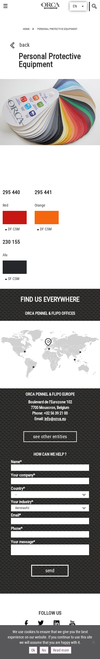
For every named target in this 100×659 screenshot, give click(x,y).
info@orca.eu (55, 418)
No (44, 650)
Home (26, 28)
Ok (33, 650)
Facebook (26, 623)
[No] (93, 642)
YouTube (72, 623)
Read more (61, 650)
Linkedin (56, 623)
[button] (78, 6)
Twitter (41, 623)
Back (24, 45)
